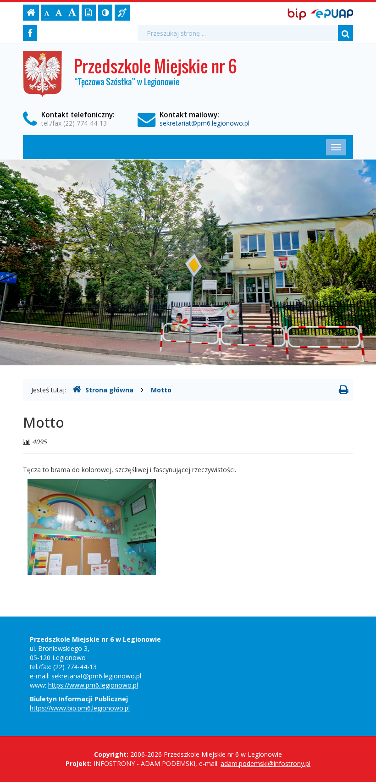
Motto (161, 389)
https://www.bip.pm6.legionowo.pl (80, 708)
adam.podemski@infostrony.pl (265, 763)
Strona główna (109, 389)
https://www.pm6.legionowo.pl (93, 685)
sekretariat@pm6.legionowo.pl (204, 123)
